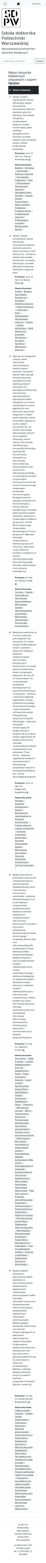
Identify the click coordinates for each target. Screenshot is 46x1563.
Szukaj (40, 61)
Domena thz (21, 297)
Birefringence (23, 1138)
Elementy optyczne (24, 174)
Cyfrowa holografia (24, 865)
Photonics (28, 1104)
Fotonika (19, 592)
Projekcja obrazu (23, 210)
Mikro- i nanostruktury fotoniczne (23, 1113)
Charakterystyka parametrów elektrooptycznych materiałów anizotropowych (24, 1493)
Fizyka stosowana (24, 306)
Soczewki (19, 223)
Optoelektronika (23, 1468)
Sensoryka (20, 1425)
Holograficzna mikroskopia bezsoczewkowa (23, 598)
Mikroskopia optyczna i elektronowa (21, 1505)
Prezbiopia (20, 207)
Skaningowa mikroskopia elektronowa (21, 1187)
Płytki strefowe (22, 204)
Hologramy (20, 180)
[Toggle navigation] (5, 3)
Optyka (28, 195)
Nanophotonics (22, 1242)
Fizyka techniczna (23, 1209)
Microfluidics (21, 1264)
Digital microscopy (24, 1215)
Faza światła (22, 177)
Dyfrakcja (29, 167)
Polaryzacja (20, 1098)
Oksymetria (22, 1478)
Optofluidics (21, 1212)
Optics (18, 1104)
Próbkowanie (21, 220)
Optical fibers (21, 1089)
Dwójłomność (21, 1070)
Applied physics (22, 1178)
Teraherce (20, 343)
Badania (19, 167)
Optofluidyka (21, 1092)
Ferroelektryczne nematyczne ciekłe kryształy (24, 1459)
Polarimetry (20, 1202)
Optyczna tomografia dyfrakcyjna (20, 834)
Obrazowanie (23, 183)
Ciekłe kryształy (22, 1410)
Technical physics (23, 1206)
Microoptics (20, 1141)
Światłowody (21, 1101)
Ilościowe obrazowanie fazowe (21, 843)
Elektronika (20, 1453)
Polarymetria (21, 1239)
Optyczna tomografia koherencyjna (21, 859)
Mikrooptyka (21, 1181)
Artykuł (18, 291)
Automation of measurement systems (22, 1147)
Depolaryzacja (21, 1465)
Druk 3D (19, 1067)
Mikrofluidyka (23, 1230)
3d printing (20, 1058)
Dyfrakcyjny (22, 171)
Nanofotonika (21, 1086)
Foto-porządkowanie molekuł (24, 1248)
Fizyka (18, 1073)
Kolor (30, 180)
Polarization (20, 1245)
